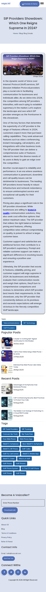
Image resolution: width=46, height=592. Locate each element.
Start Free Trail (8, 558)
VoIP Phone (7, 463)
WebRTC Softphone (10, 444)
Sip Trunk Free (27, 434)
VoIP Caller (26, 449)
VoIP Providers (9, 328)
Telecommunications (11, 323)
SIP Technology (29, 323)
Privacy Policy (6, 537)
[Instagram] (18, 572)
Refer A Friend (6, 542)
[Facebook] (4, 572)
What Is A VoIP (24, 459)
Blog (21, 33)
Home (15, 33)
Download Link (10, 510)
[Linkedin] (25, 572)
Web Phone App (26, 439)
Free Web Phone (9, 439)
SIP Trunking (26, 429)
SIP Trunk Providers (10, 429)
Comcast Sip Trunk (10, 434)
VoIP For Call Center (10, 454)
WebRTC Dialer (9, 459)
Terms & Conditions (8, 533)
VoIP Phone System (10, 468)
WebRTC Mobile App (31, 454)
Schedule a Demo (30, 4)
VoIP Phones (21, 463)
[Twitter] (11, 572)
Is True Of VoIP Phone (30, 468)
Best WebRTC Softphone (32, 444)
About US (5, 525)
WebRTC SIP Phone (10, 449)
